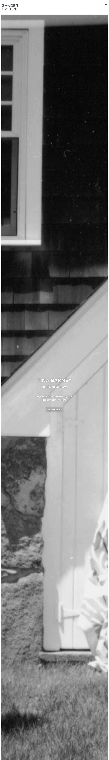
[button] (106, 5)
